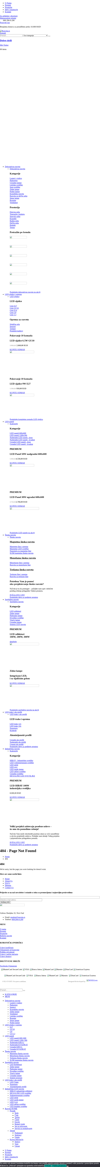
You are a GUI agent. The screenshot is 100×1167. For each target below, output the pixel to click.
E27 (11, 1027)
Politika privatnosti (59, 1166)
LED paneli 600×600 (18, 1038)
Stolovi (17, 1142)
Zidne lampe (14, 1012)
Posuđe (12, 1111)
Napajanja (14, 1084)
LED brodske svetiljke (18, 1106)
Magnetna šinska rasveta (22, 542)
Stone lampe (14, 1020)
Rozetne (13, 1018)
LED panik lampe (17, 1100)
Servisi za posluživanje (23, 1128)
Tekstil (12, 1131)
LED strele (14, 1098)
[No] (68, 1166)
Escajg (17, 1122)
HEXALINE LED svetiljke (20, 1093)
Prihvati (48, 1166)
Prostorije (8, 7)
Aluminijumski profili (18, 1087)
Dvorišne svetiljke (17, 1071)
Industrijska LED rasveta (14, 1089)
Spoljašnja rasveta (12, 599)
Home (7, 879)
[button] (3, 33)
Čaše (16, 1115)
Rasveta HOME (11, 1109)
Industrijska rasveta (12, 749)
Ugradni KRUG (16, 1047)
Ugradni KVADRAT (18, 1049)
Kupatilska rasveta (17, 1009)
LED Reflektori (16, 1065)
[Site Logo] (5, 31)
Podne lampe (15, 1023)
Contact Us (9, 888)
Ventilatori (14, 1014)
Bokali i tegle (20, 1124)
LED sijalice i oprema (13, 294)
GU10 (12, 1029)
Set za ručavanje (21, 1126)
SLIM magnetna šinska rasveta (21, 1060)
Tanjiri (17, 1117)
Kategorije (14, 424)
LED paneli (9, 422)
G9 (11, 1031)
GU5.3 (12, 1034)
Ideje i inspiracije (11, 10)
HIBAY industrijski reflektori (21, 1091)
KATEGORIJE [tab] (11, 994)
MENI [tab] (7, 996)
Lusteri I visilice (16, 1003)
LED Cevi (14, 1102)
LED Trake (14, 1082)
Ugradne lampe (16, 1076)
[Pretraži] (24, 990)
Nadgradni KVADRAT (19, 1045)
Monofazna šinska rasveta (23, 558)
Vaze (16, 1144)
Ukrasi (17, 1146)
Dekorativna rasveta (12, 167)
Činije (17, 1120)
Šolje (17, 1113)
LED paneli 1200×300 (18, 1040)
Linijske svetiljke (16, 1016)
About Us (8, 881)
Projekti (8, 5)
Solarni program (16, 1078)
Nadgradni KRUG (17, 1042)
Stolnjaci (18, 1135)
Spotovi (13, 1007)
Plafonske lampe (16, 1069)
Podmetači (19, 1133)
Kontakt (8, 12)
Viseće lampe (15, 1073)
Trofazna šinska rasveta (22, 569)
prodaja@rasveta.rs (17, 917)
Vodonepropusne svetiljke (20, 1095)
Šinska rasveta (10, 535)
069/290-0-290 (17, 919)
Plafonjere (14, 1005)
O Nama (8, 3)
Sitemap (8, 885)
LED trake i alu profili (13, 712)
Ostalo (17, 1137)
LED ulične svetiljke (18, 1104)
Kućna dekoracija (16, 1139)
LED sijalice (14, 296)
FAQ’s (7, 883)
